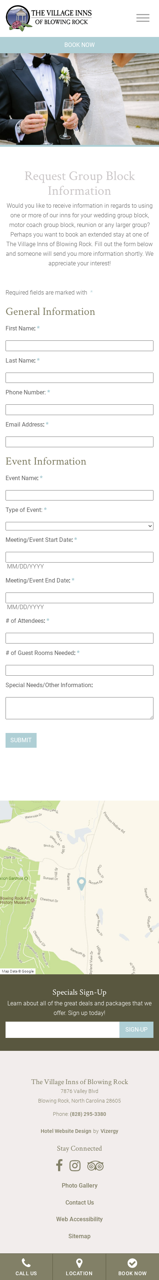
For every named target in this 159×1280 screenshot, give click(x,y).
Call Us (26, 1273)
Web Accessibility (79, 1219)
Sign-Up (136, 1029)
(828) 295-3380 (88, 1114)
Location (79, 1273)
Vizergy (109, 1131)
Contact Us (79, 1202)
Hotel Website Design (66, 1131)
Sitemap (79, 1236)
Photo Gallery (80, 1185)
